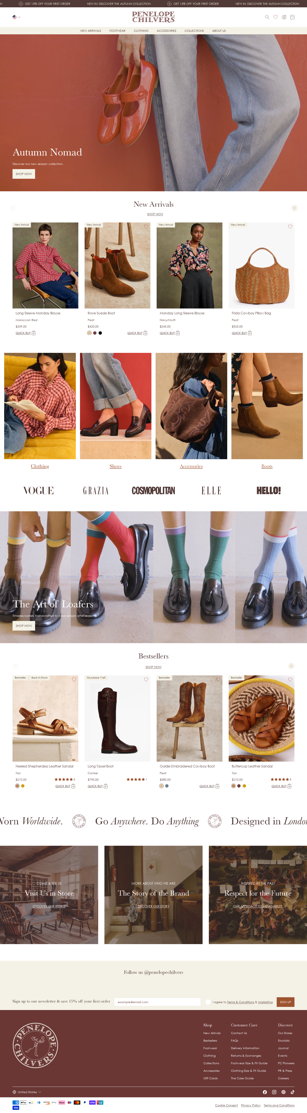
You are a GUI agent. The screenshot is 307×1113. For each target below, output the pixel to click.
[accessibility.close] (240, 528)
